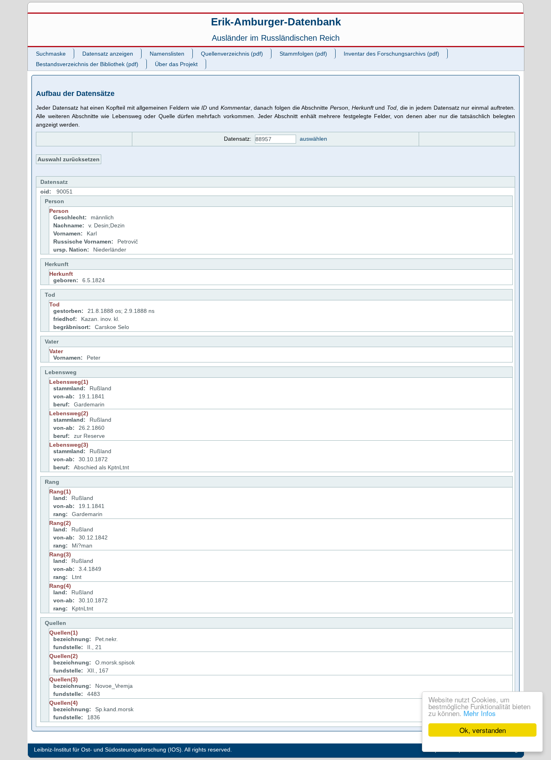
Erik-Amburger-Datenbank (276, 22)
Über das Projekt (176, 64)
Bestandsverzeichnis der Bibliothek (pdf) (87, 64)
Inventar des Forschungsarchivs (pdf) (391, 53)
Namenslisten (167, 53)
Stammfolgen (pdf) (303, 53)
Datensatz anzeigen (107, 53)
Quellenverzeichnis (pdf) (232, 53)
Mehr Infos (479, 713)
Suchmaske (51, 53)
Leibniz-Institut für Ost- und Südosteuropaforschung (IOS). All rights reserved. (133, 749)
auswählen (313, 138)
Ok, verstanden (482, 730)
